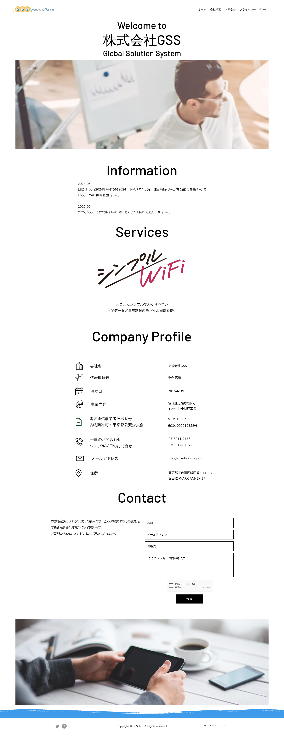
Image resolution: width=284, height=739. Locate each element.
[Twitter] (57, 726)
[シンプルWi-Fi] (64, 726)
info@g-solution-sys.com (187, 458)
